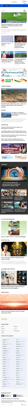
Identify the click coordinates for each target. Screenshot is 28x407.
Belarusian (7, 344)
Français (3, 328)
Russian (19, 361)
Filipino (6, 361)
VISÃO (3, 110)
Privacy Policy (3, 404)
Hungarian (6, 377)
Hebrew (6, 372)
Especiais (4, 292)
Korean (6, 386)
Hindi (5, 375)
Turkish (19, 377)
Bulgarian (7, 348)
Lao (18, 339)
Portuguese (20, 355)
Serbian (19, 364)
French (6, 364)
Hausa (5, 370)
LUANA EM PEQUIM (7, 219)
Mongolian (20, 344)
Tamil (18, 372)
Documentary (16, 330)
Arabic (5, 341)
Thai (18, 375)
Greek (6, 368)
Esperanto (7, 359)
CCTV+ (2, 332)
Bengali (5, 346)
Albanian (6, 339)
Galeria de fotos (7, 269)
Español (15, 326)
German (6, 366)
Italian (6, 381)
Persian (19, 350)
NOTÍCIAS (4, 124)
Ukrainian (20, 379)
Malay (20, 341)
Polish (18, 353)
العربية (15, 328)
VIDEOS (3, 164)
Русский (2, 330)
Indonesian (8, 379)
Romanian (20, 359)
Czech (5, 355)
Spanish (19, 368)
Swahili (19, 370)
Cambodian (6, 350)
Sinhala (19, 366)
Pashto (18, 357)
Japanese (6, 384)
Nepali (18, 348)
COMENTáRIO (5, 86)
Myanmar (20, 346)
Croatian (6, 353)
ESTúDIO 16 (5, 240)
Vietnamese (20, 384)
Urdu (18, 381)
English (2, 326)
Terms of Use (10, 404)
